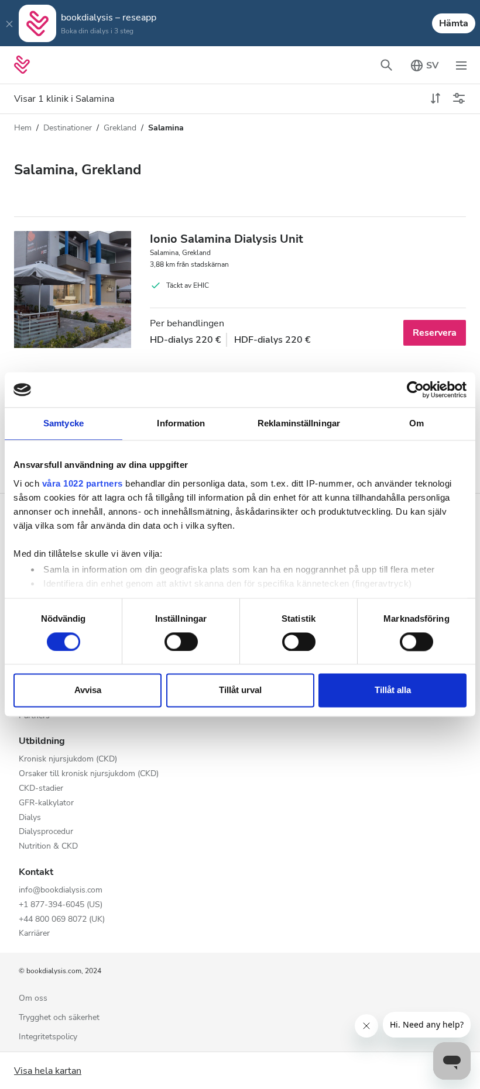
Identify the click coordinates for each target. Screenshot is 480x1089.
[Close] (9, 23)
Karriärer (34, 934)
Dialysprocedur (46, 832)
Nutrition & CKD (48, 847)
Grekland (120, 127)
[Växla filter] (459, 98)
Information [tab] (181, 423)
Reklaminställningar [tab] (299, 423)
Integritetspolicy (48, 1037)
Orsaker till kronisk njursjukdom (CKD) (89, 774)
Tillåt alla (393, 690)
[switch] (181, 641)
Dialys (30, 818)
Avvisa (87, 690)
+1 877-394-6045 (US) (60, 905)
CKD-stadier (41, 789)
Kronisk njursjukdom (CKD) (68, 759)
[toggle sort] (435, 98)
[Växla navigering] (461, 65)
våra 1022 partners (82, 483)
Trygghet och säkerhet (59, 1018)
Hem (23, 127)
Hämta (453, 23)
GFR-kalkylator (46, 803)
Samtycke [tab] (63, 423)
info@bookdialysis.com (60, 890)
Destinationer (67, 127)
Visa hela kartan (47, 1070)
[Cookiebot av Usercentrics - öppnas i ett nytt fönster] (415, 389)
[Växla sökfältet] (386, 65)
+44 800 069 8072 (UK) (62, 920)
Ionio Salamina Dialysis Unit (226, 239)
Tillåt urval (240, 690)
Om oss (33, 999)
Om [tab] (416, 423)
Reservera (435, 332)
